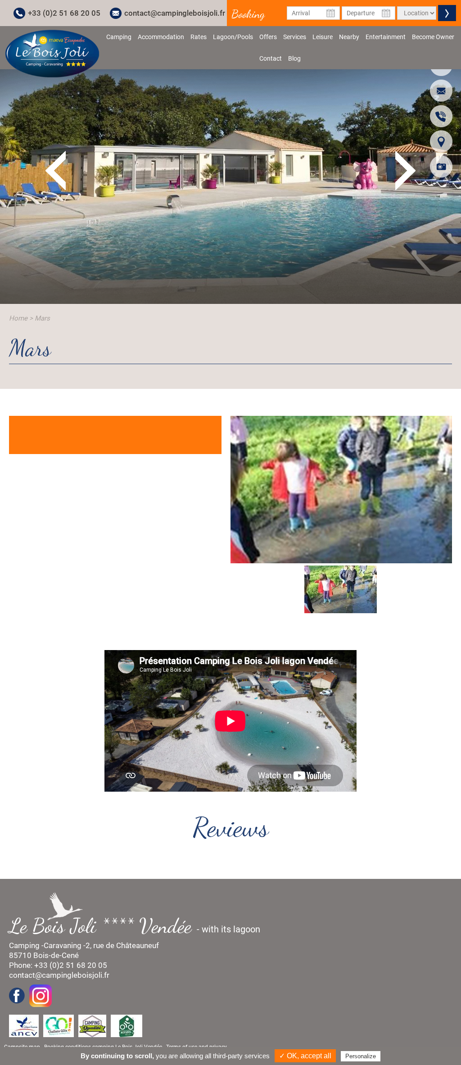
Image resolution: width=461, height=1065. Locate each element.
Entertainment (386, 36)
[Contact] (441, 90)
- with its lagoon (139, 925)
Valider (447, 13)
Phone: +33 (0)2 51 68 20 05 (58, 965)
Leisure (322, 36)
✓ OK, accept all (305, 1056)
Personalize (360, 1056)
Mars (42, 318)
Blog (294, 58)
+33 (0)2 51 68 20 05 (64, 13)
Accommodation (161, 36)
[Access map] (441, 141)
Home (18, 318)
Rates (198, 36)
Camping (118, 36)
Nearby (349, 36)
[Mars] (52, 53)
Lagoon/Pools (233, 36)
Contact (270, 58)
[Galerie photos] (441, 166)
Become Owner (433, 36)
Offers (268, 36)
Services (294, 36)
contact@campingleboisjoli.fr (174, 13)
